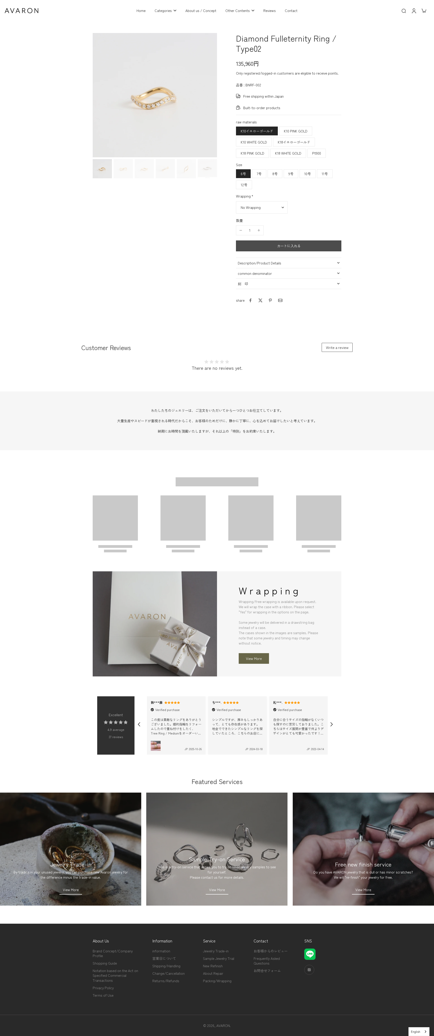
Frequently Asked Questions (267, 960)
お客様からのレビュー (271, 951)
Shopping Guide (105, 963)
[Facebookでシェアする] (250, 300)
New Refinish (213, 965)
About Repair (213, 973)
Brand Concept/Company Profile (113, 953)
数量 (239, 220)
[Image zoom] (155, 95)
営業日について (164, 958)
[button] (288, 245)
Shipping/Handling (166, 965)
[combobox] (418, 1031)
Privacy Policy (103, 987)
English (415, 1031)
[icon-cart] (424, 10)
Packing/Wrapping (217, 980)
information (161, 951)
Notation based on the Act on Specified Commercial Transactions (115, 975)
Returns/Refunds (165, 980)
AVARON (223, 1025)
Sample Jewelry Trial (218, 958)
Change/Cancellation (168, 973)
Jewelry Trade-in (216, 951)
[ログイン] (414, 10)
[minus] (240, 230)
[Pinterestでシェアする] (270, 300)
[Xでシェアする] (260, 300)
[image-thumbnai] (102, 168)
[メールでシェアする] (280, 300)
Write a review (337, 347)
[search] (404, 10)
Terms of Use (103, 995)
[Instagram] (309, 970)
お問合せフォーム (267, 970)
